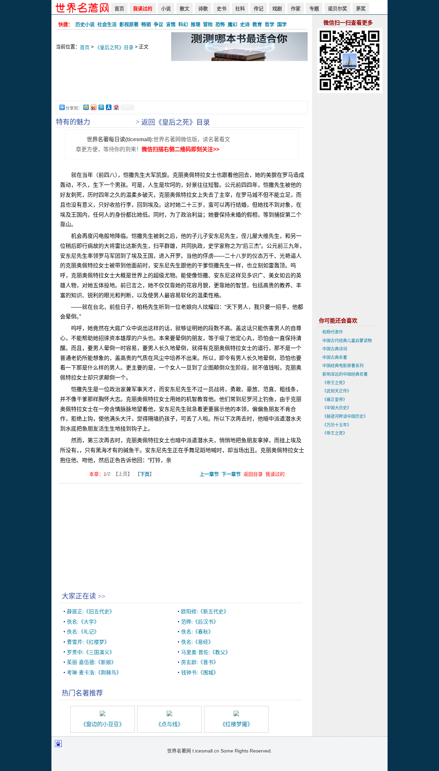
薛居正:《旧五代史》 (91, 611)
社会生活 (107, 24)
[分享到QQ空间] (86, 107)
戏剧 (277, 8)
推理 (195, 24)
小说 (166, 8)
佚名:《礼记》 (83, 632)
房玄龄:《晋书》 (199, 662)
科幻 (183, 24)
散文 (184, 8)
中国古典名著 (334, 357)
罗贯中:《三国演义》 (91, 652)
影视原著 (129, 24)
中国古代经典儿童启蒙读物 (347, 340)
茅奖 (361, 8)
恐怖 (220, 24)
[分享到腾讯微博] (101, 107)
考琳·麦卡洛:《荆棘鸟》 (94, 672)
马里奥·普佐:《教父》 (205, 652)
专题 (314, 8)
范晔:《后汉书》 (199, 622)
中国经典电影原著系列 (343, 365)
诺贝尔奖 (337, 8)
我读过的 (142, 8)
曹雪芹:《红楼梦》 (88, 642)
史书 (221, 8)
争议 (158, 24)
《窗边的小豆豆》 (102, 724)
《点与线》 (169, 724)
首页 (119, 8)
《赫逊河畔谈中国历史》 (345, 416)
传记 (258, 8)
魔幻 (232, 24)
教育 (257, 24)
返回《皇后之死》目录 (175, 122)
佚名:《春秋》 (197, 632)
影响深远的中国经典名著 (345, 374)
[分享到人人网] (108, 107)
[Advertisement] (182, 84)
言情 (171, 24)
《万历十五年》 (336, 425)
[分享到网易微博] (116, 107)
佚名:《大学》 (83, 622)
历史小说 (85, 24)
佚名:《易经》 (197, 642)
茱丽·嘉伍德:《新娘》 (91, 662)
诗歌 (203, 8)
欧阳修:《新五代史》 (205, 611)
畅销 (146, 24)
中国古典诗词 (334, 349)
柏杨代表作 (332, 332)
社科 (240, 8)
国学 (282, 24)
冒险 (208, 24)
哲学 (269, 24)
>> (101, 596)
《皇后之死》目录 (114, 47)
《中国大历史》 (336, 408)
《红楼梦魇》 (236, 724)
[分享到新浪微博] (93, 107)
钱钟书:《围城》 (199, 672)
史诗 (245, 24)
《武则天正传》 (336, 391)
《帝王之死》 (334, 383)
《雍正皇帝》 (334, 399)
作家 (295, 8)
